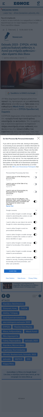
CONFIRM (12, 271)
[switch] (35, 177)
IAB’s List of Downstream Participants (24, 167)
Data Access (21, 278)
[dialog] (21, 208)
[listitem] (21, 173)
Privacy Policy (32, 278)
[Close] (39, 139)
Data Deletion (10, 278)
